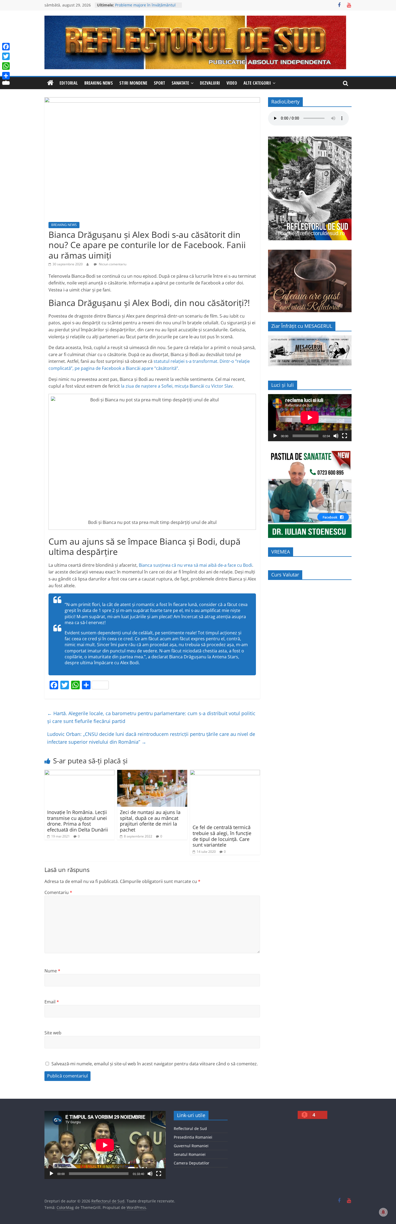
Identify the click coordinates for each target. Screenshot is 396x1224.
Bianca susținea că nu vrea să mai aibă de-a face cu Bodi (195, 565)
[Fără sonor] (336, 436)
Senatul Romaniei (190, 1154)
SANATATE (180, 83)
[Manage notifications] (383, 1212)
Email (51, 1002)
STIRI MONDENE (133, 83)
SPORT (159, 83)
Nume (52, 971)
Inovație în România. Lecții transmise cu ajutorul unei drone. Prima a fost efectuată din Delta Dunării (77, 821)
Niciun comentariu (112, 264)
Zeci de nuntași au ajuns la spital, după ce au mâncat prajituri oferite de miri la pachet (150, 821)
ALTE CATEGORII (257, 83)
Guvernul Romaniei (191, 1145)
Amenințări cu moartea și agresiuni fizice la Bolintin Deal (147, 7)
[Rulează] (275, 436)
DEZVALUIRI (210, 83)
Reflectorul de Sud (190, 1128)
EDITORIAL (69, 83)
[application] (310, 417)
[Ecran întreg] (344, 436)
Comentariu (58, 892)
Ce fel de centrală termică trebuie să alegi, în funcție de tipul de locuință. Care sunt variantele (222, 836)
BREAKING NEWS (98, 83)
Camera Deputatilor (191, 1163)
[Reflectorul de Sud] (50, 83)
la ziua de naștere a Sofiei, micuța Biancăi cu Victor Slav (176, 386)
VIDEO (232, 83)
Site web (52, 1033)
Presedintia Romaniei (193, 1137)
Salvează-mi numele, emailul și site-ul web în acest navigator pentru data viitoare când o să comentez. (154, 1064)
